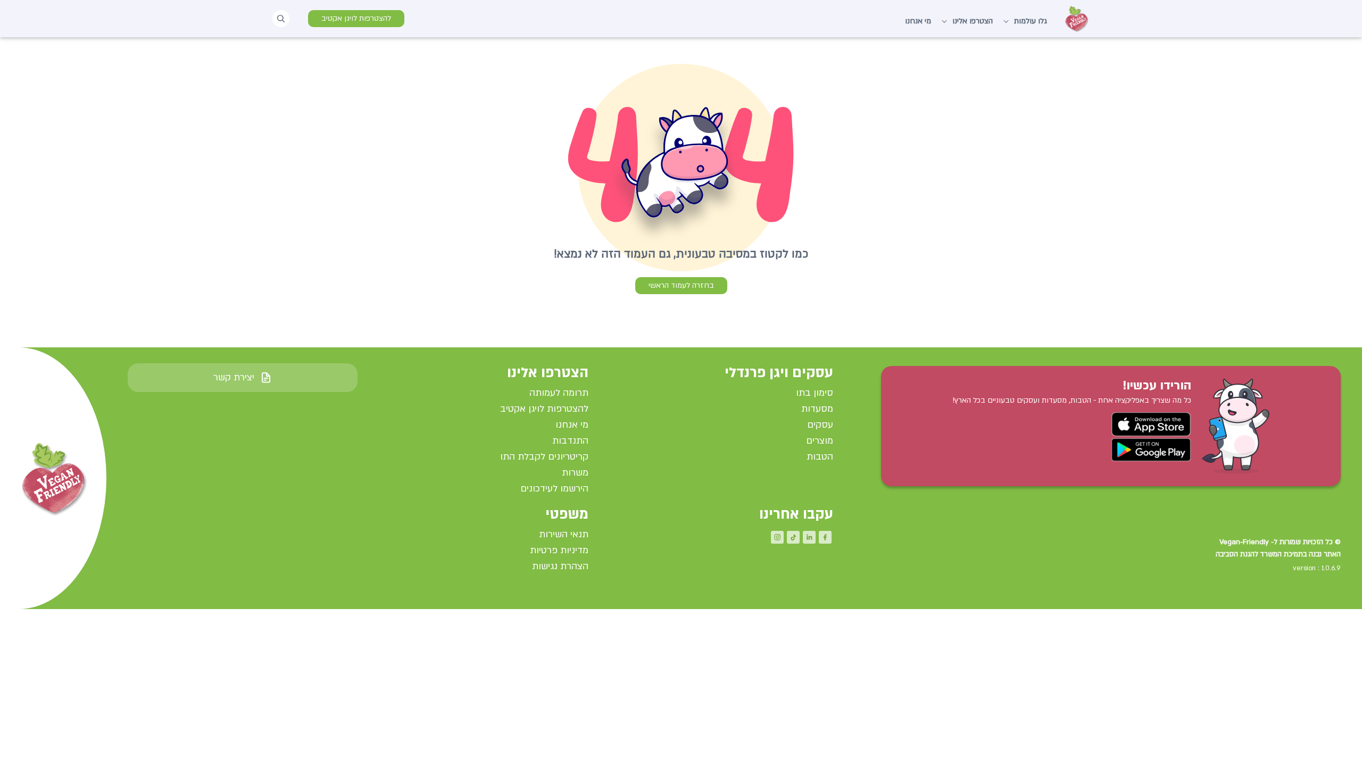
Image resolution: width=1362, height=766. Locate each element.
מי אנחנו (918, 21)
